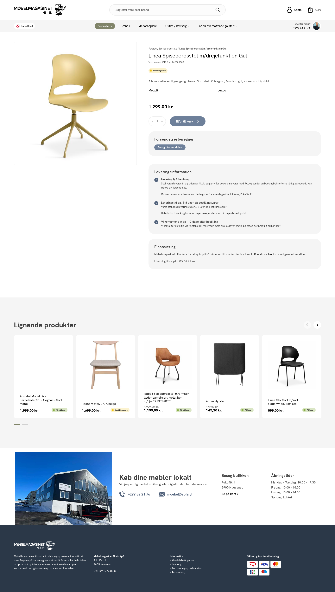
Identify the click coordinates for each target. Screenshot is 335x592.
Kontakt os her (263, 254)
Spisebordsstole (168, 48)
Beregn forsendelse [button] (170, 147)
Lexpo (222, 90)
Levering (176, 564)
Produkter (104, 26)
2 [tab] (25, 424)
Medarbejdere (147, 26)
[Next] (317, 325)
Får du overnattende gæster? (216, 26)
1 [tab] (17, 424)
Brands (125, 26)
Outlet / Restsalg (176, 26)
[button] (314, 10)
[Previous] (307, 325)
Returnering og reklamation (187, 568)
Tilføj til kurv (184, 121)
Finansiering (178, 572)
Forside (153, 48)
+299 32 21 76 (301, 27)
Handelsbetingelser (183, 560)
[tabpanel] (43, 376)
